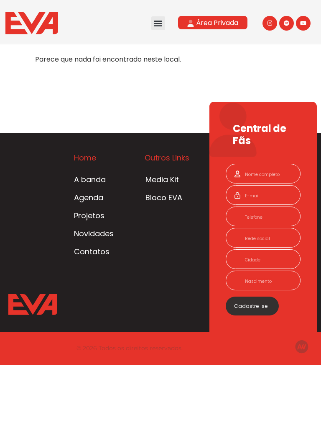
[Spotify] (286, 23)
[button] (158, 23)
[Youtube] (303, 23)
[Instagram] (269, 23)
